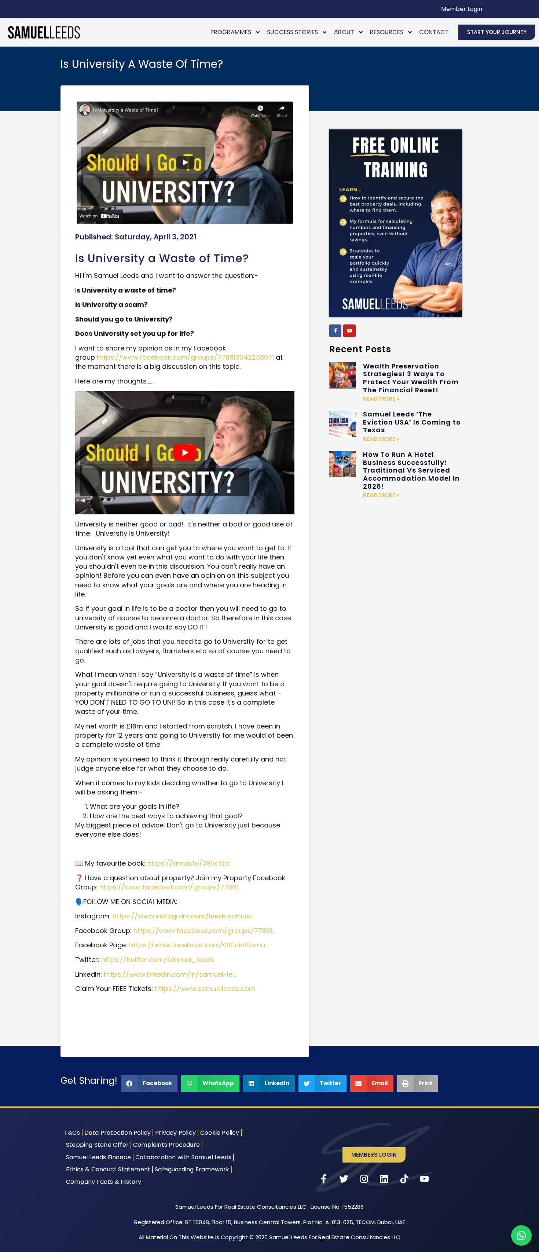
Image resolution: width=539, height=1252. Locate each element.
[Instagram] (364, 1179)
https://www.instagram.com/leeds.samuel (182, 916)
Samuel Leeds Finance (98, 1157)
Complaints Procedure (166, 1145)
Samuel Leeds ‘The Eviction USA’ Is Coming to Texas (412, 422)
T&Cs (72, 1132)
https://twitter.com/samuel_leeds (157, 959)
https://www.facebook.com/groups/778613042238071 (185, 357)
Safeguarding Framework (192, 1169)
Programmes (230, 32)
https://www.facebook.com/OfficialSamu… (198, 945)
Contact (434, 32)
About (344, 32)
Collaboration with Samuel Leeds (183, 1157)
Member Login (461, 9)
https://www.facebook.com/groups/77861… (170, 887)
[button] (149, 1083)
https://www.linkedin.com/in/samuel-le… (170, 974)
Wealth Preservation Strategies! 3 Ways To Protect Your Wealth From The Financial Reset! (411, 377)
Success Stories (292, 32)
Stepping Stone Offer (97, 1145)
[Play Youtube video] (184, 452)
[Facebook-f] (335, 330)
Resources (386, 32)
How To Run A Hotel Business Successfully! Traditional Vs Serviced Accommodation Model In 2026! (411, 470)
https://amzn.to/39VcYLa (188, 863)
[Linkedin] (384, 1179)
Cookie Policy (219, 1132)
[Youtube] (349, 330)
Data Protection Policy (117, 1132)
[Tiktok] (404, 1179)
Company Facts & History (104, 1182)
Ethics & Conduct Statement (108, 1169)
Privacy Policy (175, 1132)
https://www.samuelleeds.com (205, 988)
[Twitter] (344, 1179)
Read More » (381, 399)
